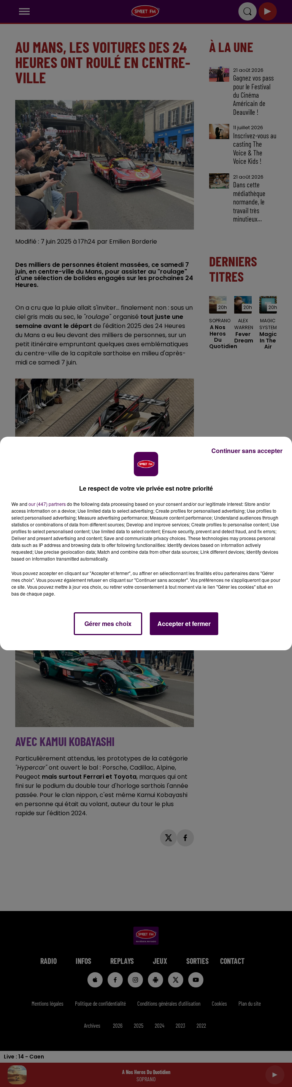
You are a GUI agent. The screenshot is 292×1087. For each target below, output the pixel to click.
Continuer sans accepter (246, 450)
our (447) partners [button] (47, 504)
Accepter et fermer (184, 623)
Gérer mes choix (108, 623)
